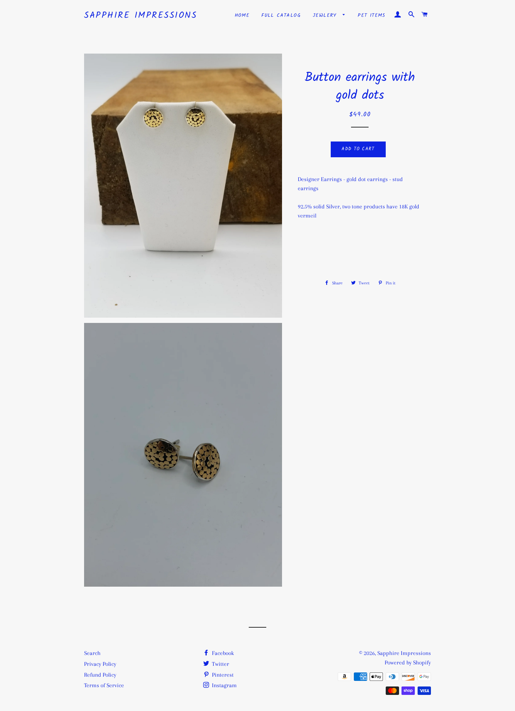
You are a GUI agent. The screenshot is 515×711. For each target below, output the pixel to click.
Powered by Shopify (408, 662)
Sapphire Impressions (140, 15)
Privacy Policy (100, 664)
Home (242, 15)
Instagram (224, 685)
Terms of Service (104, 685)
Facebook (222, 653)
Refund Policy (100, 674)
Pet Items (371, 15)
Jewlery (326, 15)
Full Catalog (281, 15)
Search (92, 653)
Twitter (220, 664)
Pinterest (222, 674)
